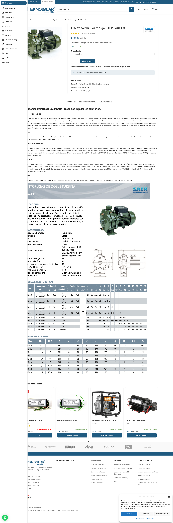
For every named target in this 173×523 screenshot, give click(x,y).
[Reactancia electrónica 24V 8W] (72, 404)
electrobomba (82, 87)
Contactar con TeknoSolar (98, 468)
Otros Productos (31, 20)
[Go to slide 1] (88, 441)
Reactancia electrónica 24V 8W (67, 421)
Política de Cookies (139, 518)
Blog (115, 481)
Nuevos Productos (47, 2)
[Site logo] (38, 9)
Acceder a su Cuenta (144, 465)
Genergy (94, 423)
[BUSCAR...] (131, 9)
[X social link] (81, 91)
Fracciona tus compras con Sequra (148, 472)
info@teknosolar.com (33, 485)
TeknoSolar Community (121, 478)
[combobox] (95, 9)
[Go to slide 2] (90, 441)
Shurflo (129, 423)
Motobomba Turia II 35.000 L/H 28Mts (104, 421)
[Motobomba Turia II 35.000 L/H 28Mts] (107, 404)
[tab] (71, 101)
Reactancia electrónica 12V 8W (32, 421)
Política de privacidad (150, 518)
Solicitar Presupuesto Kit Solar (123, 468)
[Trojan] (70, 447)
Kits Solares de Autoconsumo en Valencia (147, 484)
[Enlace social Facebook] (79, 91)
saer (88, 87)
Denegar (146, 514)
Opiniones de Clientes (144, 475)
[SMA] (129, 447)
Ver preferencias (162, 514)
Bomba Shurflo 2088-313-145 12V (137, 421)
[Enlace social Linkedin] (86, 91)
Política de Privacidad (97, 483)
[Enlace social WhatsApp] (89, 91)
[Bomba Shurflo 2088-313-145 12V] (142, 404)
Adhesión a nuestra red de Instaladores (121, 473)
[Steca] (89, 447)
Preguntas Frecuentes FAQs (99, 475)
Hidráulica (41, 20)
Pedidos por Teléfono (144, 468)
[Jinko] (148, 447)
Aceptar (129, 514)
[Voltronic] (31, 447)
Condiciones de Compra (98, 472)
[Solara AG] (109, 447)
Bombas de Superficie (52, 20)
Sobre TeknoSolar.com (97, 465)
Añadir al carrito (87, 61)
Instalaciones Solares (144, 479)
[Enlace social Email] (84, 91)
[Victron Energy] (50, 447)
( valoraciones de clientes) (88, 33)
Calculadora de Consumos (122, 465)
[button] (169, 497)
